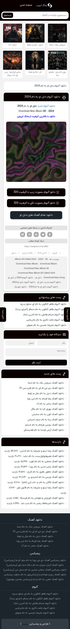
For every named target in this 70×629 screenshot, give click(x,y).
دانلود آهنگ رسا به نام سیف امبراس (46, 419)
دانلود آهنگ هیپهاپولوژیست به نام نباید (43, 456)
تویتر (43, 234)
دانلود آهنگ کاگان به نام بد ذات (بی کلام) (43, 482)
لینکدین (36, 234)
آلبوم (54, 253)
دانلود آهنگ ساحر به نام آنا (50, 403)
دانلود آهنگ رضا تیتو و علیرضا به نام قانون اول (40, 487)
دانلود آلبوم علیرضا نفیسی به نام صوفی (46, 325)
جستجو (7, 15)
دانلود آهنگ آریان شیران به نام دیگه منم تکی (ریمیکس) (35, 565)
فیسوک (49, 234)
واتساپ (29, 234)
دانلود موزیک (20, 286)
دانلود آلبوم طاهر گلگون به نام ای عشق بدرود (43, 304)
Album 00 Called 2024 (25, 259)
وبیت (25, 624)
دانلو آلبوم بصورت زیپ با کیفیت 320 (34, 192)
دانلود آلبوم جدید (46, 106)
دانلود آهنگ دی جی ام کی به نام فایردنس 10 (41, 388)
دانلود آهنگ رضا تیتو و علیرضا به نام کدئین (42, 451)
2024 (40, 259)
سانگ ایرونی (23, 116)
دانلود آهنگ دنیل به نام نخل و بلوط (46, 393)
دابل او (38, 277)
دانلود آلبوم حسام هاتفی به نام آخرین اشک (44, 314)
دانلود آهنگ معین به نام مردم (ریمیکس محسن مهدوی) (35, 579)
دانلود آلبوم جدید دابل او (49, 282)
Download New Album (27, 263)
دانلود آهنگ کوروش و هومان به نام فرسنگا (42, 498)
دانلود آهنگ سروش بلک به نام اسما (46, 383)
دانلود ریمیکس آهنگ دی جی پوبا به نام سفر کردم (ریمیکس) (35, 560)
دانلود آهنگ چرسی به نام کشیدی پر (46, 477)
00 (46, 259)
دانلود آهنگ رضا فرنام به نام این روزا (45, 398)
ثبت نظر (36, 362)
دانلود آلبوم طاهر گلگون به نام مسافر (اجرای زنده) (40, 309)
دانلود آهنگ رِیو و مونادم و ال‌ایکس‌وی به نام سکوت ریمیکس (35, 574)
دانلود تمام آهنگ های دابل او (36, 215)
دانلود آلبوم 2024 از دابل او (20, 277)
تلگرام (22, 234)
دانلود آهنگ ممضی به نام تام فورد (46, 461)
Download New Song (54, 277)
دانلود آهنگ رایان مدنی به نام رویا (47, 466)
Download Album (48, 263)
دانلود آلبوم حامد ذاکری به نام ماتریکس (46, 320)
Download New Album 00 (36, 268)
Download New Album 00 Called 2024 (36, 273)
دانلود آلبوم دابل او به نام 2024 (42, 97)
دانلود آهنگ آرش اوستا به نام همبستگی (44, 430)
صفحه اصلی (26, 5)
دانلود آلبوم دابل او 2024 (23, 282)
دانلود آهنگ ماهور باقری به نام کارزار (45, 471)
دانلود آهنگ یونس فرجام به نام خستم (44, 425)
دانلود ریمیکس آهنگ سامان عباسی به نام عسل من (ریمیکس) (35, 569)
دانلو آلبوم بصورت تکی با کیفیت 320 (34, 203)
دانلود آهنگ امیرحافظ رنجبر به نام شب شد (42, 503)
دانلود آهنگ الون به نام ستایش (48, 414)
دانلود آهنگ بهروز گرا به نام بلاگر (47, 409)
